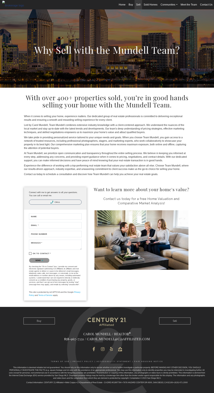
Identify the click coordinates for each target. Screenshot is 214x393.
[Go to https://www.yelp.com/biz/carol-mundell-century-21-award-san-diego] (111, 349)
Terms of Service (45, 295)
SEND (38, 260)
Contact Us (206, 4)
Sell (138, 4)
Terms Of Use (60, 361)
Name (34, 216)
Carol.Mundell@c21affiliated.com (118, 339)
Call (57, 202)
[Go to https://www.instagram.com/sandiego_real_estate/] (103, 349)
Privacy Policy (83, 361)
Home (122, 4)
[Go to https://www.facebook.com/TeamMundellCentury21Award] (94, 349)
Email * (35, 225)
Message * (36, 243)
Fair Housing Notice (148, 361)
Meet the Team (189, 4)
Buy (131, 4)
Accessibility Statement (114, 361)
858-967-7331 (74, 339)
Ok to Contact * (42, 253)
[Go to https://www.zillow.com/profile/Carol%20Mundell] (120, 349)
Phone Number (39, 234)
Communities (170, 6)
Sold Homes (150, 4)
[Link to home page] (14, 5)
